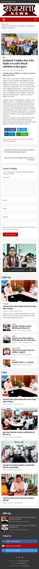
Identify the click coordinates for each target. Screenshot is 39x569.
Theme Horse (22, 563)
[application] (19, 258)
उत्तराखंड (14, 324)
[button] (19, 258)
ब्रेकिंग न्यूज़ (7, 277)
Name (5, 200)
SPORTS (5, 141)
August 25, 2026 (17, 354)
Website (5, 217)
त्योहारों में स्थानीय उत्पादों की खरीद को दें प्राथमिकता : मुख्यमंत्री (23, 351)
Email (5, 208)
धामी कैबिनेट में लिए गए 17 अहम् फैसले (23, 362)
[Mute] (31, 270)
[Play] (5, 270)
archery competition (12, 139)
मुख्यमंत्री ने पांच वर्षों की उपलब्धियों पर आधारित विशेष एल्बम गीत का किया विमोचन (24, 339)
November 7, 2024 (8, 70)
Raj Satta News (19, 70)
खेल (4, 57)
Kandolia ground (24, 139)
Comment (6, 177)
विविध (5, 372)
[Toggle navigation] (3, 19)
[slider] (18, 270)
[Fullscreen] (34, 270)
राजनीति (13, 336)
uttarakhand (12, 141)
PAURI (31, 139)
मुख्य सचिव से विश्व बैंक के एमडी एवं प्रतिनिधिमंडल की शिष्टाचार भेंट (21, 327)
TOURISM (5, 304)
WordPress (25, 566)
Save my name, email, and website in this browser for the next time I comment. (19, 228)
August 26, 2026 (17, 342)
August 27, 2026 (8, 311)
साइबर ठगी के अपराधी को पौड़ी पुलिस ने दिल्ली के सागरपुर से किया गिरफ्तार (19, 159)
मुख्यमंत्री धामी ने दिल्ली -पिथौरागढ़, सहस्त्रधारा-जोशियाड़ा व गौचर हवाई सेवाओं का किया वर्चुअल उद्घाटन (20, 151)
